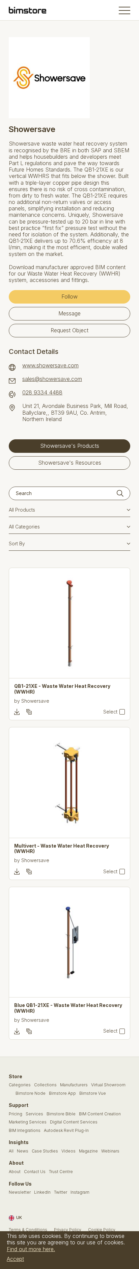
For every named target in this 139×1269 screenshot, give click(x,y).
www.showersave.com (50, 365)
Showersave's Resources (69, 462)
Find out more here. (31, 1249)
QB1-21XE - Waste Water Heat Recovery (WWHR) (62, 689)
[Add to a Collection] (29, 712)
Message (69, 313)
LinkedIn (42, 1192)
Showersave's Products (69, 445)
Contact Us (35, 1171)
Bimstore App (62, 1093)
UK (19, 1217)
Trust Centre (61, 1171)
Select (110, 712)
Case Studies (45, 1151)
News (22, 1151)
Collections (45, 1085)
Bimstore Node (31, 1093)
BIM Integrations (24, 1130)
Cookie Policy (101, 1229)
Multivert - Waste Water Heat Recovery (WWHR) (61, 848)
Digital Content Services (74, 1122)
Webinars (110, 1151)
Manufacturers (74, 1085)
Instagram (80, 1192)
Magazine (88, 1151)
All (11, 1151)
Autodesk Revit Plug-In (66, 1130)
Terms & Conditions (28, 1229)
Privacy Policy (67, 1229)
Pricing (15, 1114)
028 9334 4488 (42, 392)
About (15, 1171)
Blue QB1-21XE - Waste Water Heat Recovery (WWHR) (68, 1008)
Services (34, 1114)
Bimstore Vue (92, 1093)
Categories (20, 1085)
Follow (69, 296)
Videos (68, 1151)
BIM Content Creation (100, 1114)
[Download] (17, 712)
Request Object (69, 330)
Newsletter (20, 1192)
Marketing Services (28, 1122)
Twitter (60, 1192)
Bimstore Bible (61, 1114)
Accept (15, 1258)
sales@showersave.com (52, 379)
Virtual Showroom (108, 1085)
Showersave (35, 701)
